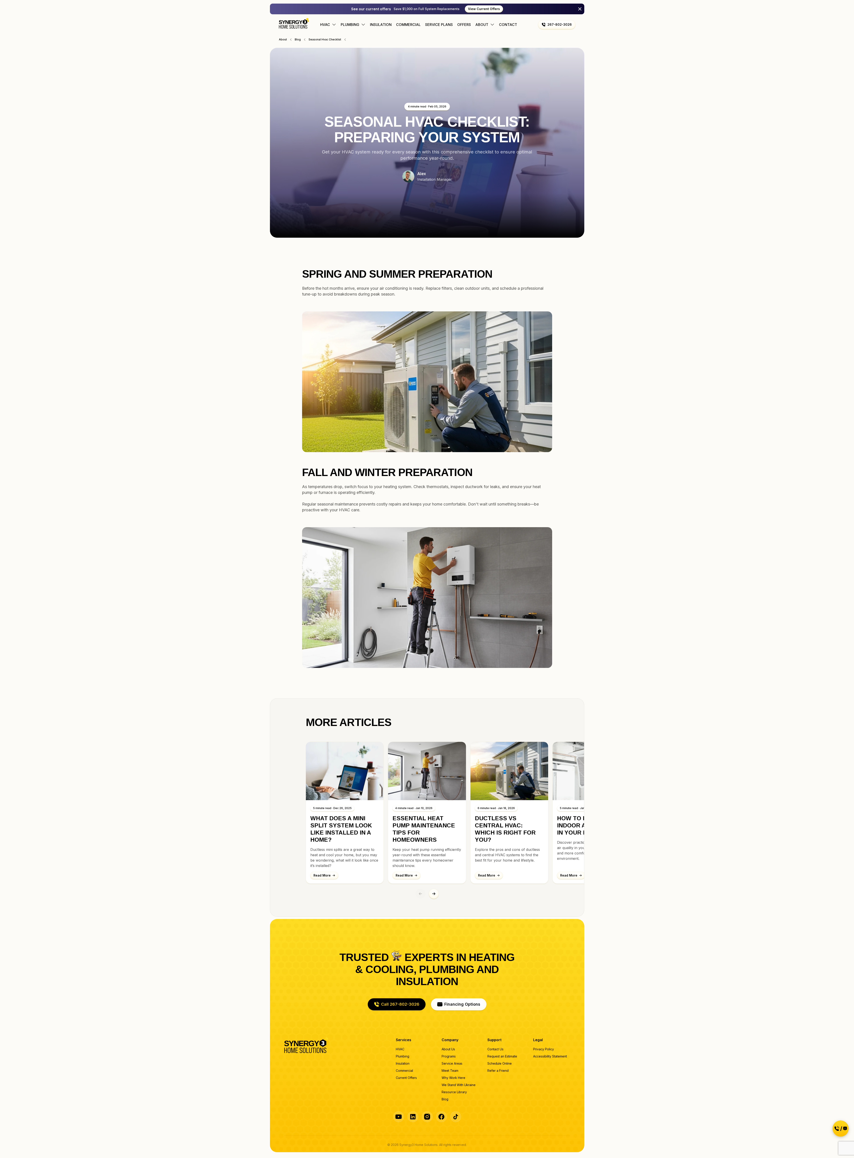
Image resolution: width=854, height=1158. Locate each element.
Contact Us (495, 1049)
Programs (449, 1056)
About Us (448, 1049)
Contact (508, 24)
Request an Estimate (502, 1056)
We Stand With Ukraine (459, 1085)
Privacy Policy (543, 1049)
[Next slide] (434, 894)
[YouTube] (398, 1116)
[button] (556, 24)
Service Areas (452, 1063)
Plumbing (402, 1056)
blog (298, 39)
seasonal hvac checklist (325, 39)
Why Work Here (453, 1078)
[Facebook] (441, 1116)
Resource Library (454, 1092)
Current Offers (406, 1078)
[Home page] (294, 23)
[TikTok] (455, 1116)
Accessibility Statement (550, 1056)
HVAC (400, 1049)
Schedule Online (499, 1063)
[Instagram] (427, 1116)
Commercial (408, 24)
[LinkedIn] (412, 1116)
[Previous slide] (420, 894)
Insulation (381, 24)
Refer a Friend (498, 1070)
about (283, 39)
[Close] (579, 8)
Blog (445, 1099)
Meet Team (450, 1070)
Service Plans (439, 24)
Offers (464, 24)
